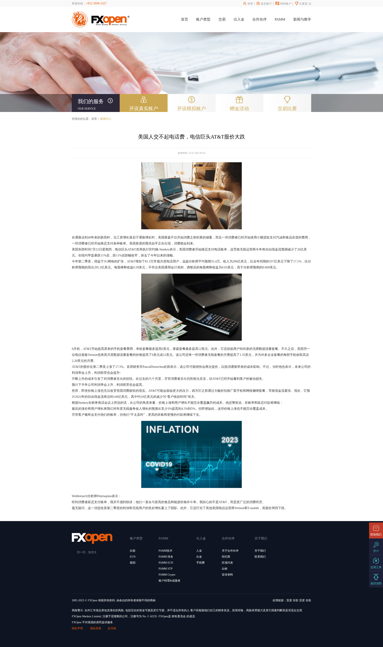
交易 (222, 19)
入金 (199, 550)
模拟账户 (283, 3)
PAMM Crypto (167, 574)
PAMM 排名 (166, 556)
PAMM (280, 19)
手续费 (200, 562)
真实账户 (264, 3)
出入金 (239, 19)
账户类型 (203, 19)
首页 (184, 19)
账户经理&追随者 (169, 580)
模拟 (132, 562)
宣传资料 (227, 574)
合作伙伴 (259, 19)
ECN (132, 556)
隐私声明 (78, 628)
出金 (199, 556)
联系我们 (260, 556)
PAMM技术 (165, 550)
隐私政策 (95, 628)
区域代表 (227, 562)
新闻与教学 (302, 19)
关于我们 (260, 550)
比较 (132, 550)
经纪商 (226, 556)
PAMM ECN (166, 562)
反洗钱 (112, 628)
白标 (224, 568)
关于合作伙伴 (230, 550)
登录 (248, 3)
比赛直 (301, 3)
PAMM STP (166, 568)
